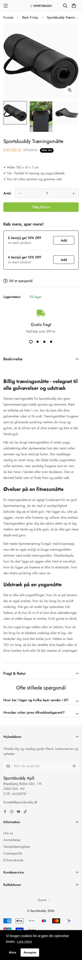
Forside (8, 17)
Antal (7, 193)
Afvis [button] (12, 952)
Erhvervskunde (13, 860)
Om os (8, 833)
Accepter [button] (30, 952)
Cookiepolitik (12, 853)
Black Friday (30, 17)
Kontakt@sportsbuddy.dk (20, 802)
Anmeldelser (12, 839)
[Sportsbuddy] (41, 6)
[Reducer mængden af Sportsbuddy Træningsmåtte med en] (20, 193)
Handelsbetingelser (16, 846)
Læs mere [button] (24, 941)
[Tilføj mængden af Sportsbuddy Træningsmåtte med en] (73, 193)
